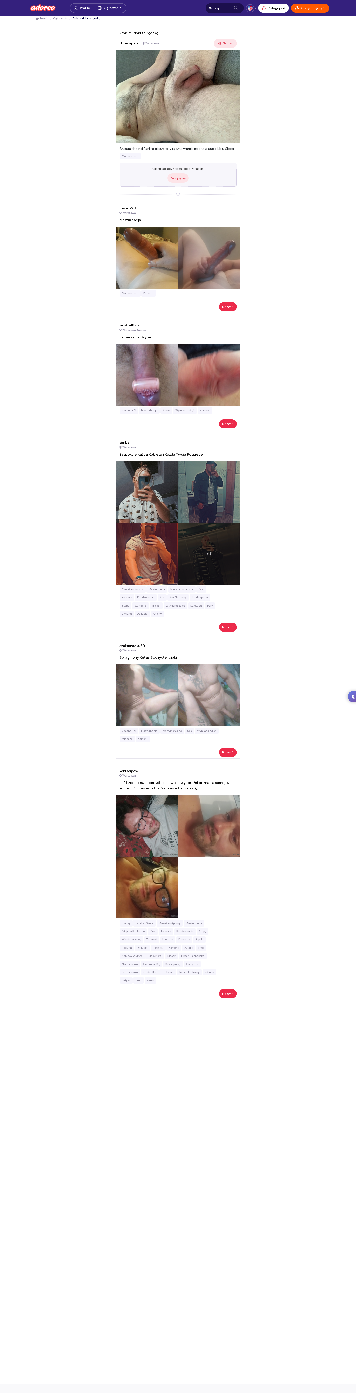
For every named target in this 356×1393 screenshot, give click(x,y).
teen (139, 980)
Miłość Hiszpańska (192, 956)
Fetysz (126, 980)
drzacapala (128, 43)
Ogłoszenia (112, 8)
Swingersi (140, 605)
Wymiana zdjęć (184, 410)
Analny (157, 613)
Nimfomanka (130, 964)
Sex (162, 597)
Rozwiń (227, 307)
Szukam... (168, 972)
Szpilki (199, 939)
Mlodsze (127, 739)
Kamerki (148, 293)
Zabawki (151, 939)
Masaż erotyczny (133, 589)
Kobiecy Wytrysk (132, 956)
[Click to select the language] (250, 8)
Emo (201, 948)
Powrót (44, 18)
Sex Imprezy (173, 964)
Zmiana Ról (129, 410)
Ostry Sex (192, 964)
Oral (201, 589)
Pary (210, 605)
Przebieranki (130, 972)
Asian (150, 980)
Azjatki (188, 948)
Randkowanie (146, 597)
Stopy (166, 410)
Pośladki (158, 948)
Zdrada (209, 972)
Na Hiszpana (200, 597)
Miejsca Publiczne (181, 589)
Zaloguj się (178, 178)
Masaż (171, 956)
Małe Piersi (155, 956)
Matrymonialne (172, 731)
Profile (85, 8)
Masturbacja (130, 156)
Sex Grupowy (178, 597)
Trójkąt (156, 605)
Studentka (149, 972)
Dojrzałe (142, 613)
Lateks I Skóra (144, 923)
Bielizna (127, 613)
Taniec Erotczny (189, 972)
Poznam (127, 597)
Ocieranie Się (151, 964)
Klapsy (126, 923)
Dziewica (196, 605)
